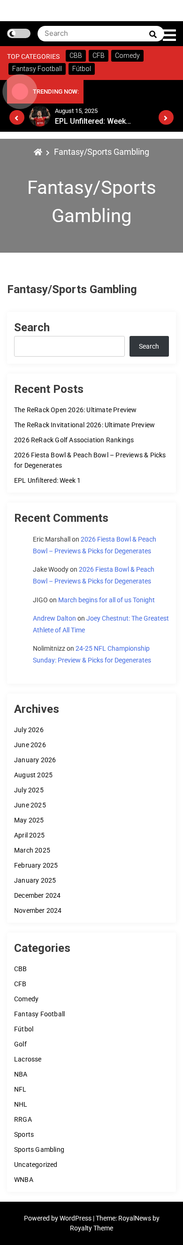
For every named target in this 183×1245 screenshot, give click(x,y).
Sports (24, 1134)
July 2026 (29, 730)
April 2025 (29, 835)
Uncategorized (36, 1164)
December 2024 (37, 895)
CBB (20, 969)
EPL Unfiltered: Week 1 (47, 480)
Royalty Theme (91, 1228)
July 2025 (29, 790)
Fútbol (23, 1029)
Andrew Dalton (54, 618)
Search (32, 327)
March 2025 (32, 850)
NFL (20, 1089)
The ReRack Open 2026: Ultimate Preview (75, 410)
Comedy (26, 999)
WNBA (23, 1179)
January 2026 (35, 760)
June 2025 (30, 805)
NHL (21, 1104)
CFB (20, 984)
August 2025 (33, 775)
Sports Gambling (39, 1149)
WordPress (76, 1218)
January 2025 (35, 880)
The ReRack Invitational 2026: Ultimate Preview (84, 425)
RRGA (23, 1119)
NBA (21, 1074)
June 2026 (30, 745)
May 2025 (29, 820)
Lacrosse (28, 1059)
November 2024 (38, 910)
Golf (20, 1044)
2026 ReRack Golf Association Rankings (74, 440)
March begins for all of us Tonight (106, 600)
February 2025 (36, 865)
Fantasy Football (39, 1014)
